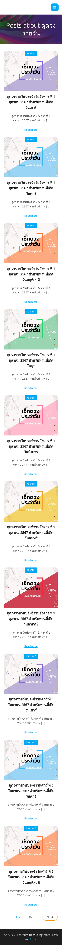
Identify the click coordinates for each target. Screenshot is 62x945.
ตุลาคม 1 (31, 53)
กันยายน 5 (31, 656)
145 (29, 917)
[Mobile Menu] (55, 7)
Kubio (34, 939)
